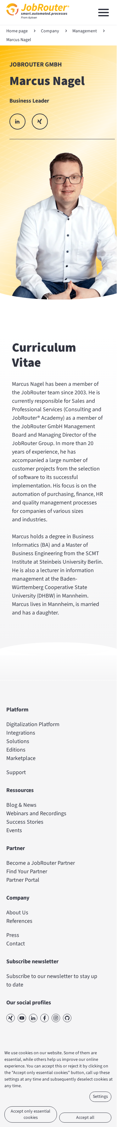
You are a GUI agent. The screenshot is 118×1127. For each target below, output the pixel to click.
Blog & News (21, 805)
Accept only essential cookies (30, 1114)
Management (84, 31)
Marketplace (21, 758)
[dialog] (59, 1087)
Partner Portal (22, 880)
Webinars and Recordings (36, 813)
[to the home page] (37, 20)
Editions (15, 750)
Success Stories (24, 822)
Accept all (85, 1117)
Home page (17, 31)
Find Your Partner (26, 871)
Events (14, 830)
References (19, 921)
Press (12, 935)
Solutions (17, 741)
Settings (100, 1096)
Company (50, 31)
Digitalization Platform (32, 724)
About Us (17, 913)
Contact (15, 944)
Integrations (20, 733)
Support (16, 772)
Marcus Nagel (18, 40)
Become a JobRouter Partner (40, 863)
